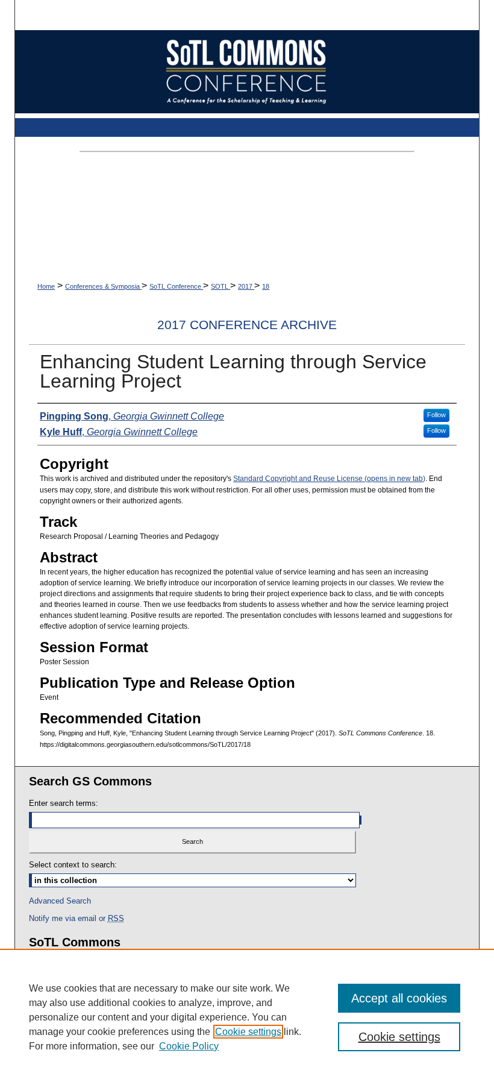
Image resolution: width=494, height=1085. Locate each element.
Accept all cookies (399, 998)
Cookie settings (248, 1032)
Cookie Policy (189, 1046)
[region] (247, 1017)
